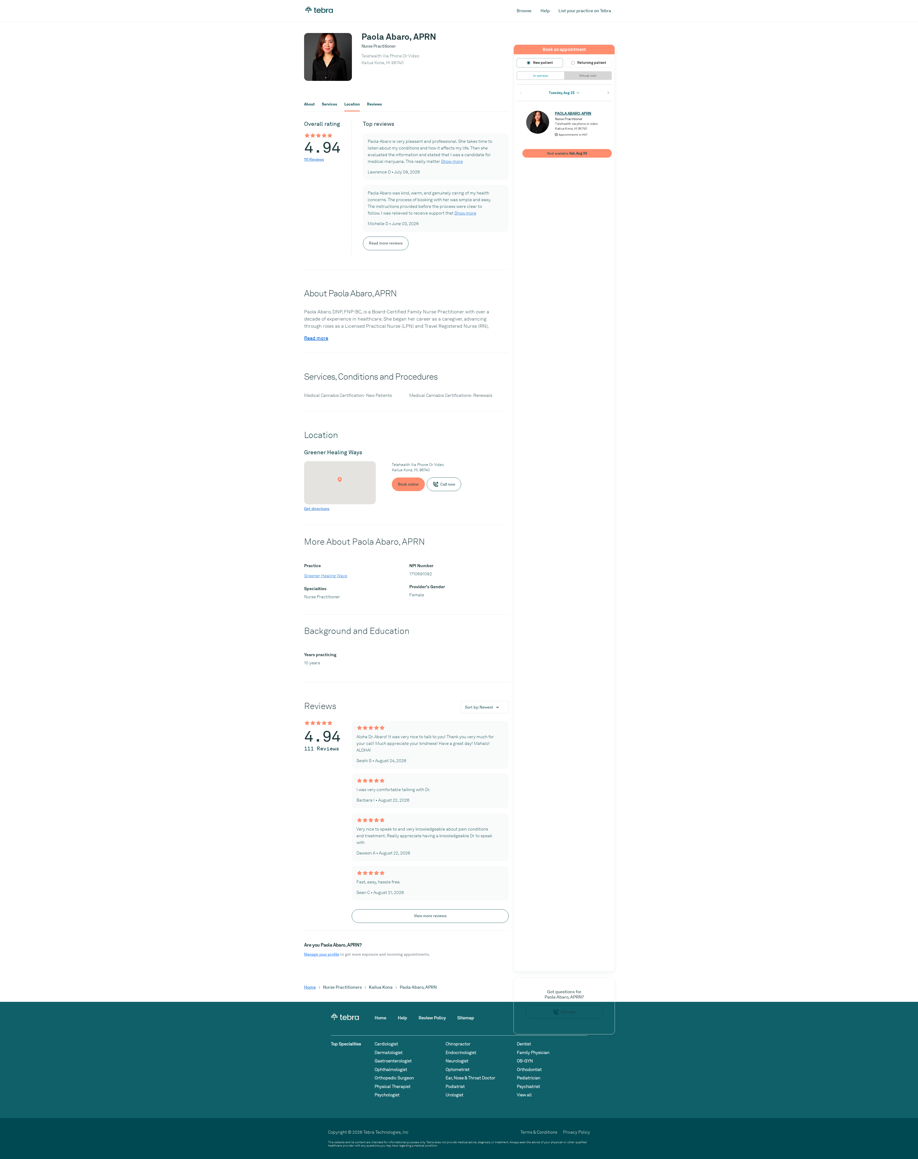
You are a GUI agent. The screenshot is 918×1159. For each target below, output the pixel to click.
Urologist (454, 1094)
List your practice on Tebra (584, 10)
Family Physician (533, 1052)
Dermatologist (389, 1052)
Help (545, 10)
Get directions (316, 508)
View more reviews (430, 916)
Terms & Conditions (538, 1132)
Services (329, 104)
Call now (568, 1012)
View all (524, 1094)
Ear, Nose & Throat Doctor (470, 1077)
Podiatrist (455, 1086)
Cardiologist (386, 1043)
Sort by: (479, 707)
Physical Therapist (392, 1086)
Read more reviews (386, 243)
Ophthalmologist (391, 1069)
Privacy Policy (576, 1132)
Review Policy (432, 1017)
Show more (452, 161)
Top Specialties (346, 1043)
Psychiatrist (528, 1086)
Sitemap (465, 1017)
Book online (408, 484)
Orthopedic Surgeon (394, 1077)
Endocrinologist (461, 1052)
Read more (316, 338)
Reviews (374, 104)
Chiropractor (458, 1043)
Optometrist (458, 1069)
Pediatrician (528, 1077)
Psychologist (387, 1094)
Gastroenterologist (393, 1060)
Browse (524, 10)
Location (352, 104)
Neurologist (457, 1060)
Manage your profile (321, 954)
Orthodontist (529, 1069)
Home (310, 987)
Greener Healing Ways (325, 575)
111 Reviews (314, 159)
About (309, 104)
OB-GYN (525, 1060)
